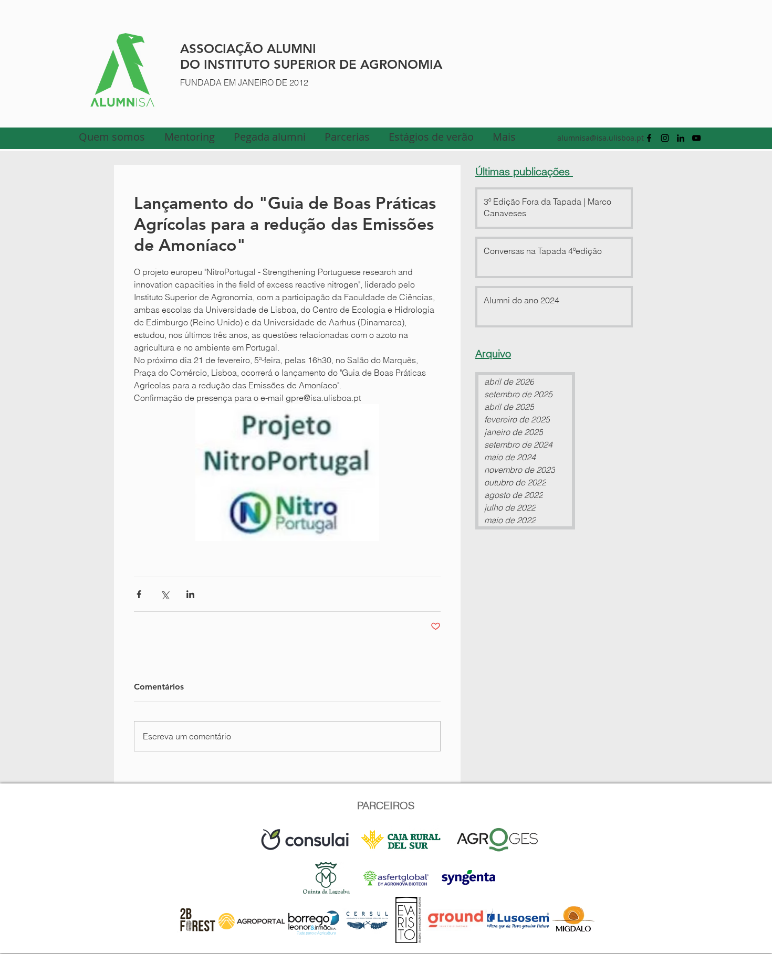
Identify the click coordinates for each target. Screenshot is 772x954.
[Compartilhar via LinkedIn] (190, 594)
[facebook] (649, 138)
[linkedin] (680, 138)
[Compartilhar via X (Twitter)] (165, 594)
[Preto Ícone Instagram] (665, 138)
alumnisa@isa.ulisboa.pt (600, 138)
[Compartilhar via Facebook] (139, 594)
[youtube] (696, 138)
